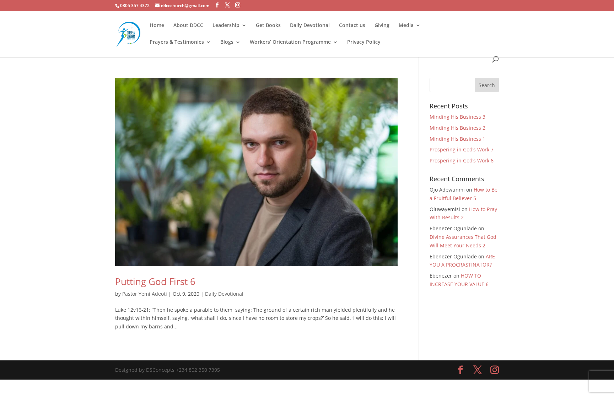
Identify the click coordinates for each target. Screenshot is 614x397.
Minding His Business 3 (457, 116)
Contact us (352, 25)
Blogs (226, 42)
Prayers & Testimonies (177, 42)
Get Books (268, 25)
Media (406, 25)
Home (157, 25)
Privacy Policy (364, 42)
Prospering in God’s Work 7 (462, 149)
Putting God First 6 (155, 281)
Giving (382, 25)
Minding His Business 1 (457, 138)
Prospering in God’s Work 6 (462, 160)
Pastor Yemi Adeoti (144, 293)
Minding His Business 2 (457, 127)
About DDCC (188, 25)
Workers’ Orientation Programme (290, 42)
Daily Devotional (310, 25)
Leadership (225, 25)
